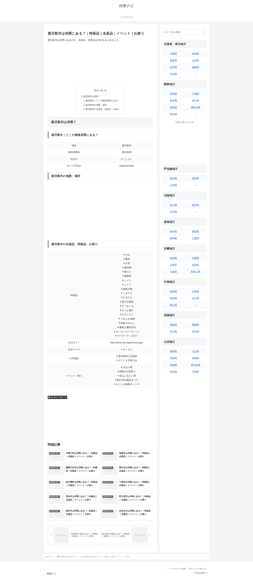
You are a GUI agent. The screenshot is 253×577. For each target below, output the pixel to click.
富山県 (173, 205)
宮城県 (173, 74)
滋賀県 (173, 258)
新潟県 (173, 178)
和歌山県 (195, 271)
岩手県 (173, 67)
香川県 (173, 331)
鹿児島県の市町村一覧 (58, 397)
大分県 (195, 351)
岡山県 (173, 305)
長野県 (195, 178)
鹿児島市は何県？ (91, 96)
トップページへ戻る (177, 569)
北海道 (173, 53)
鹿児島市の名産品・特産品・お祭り (102, 109)
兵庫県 (195, 258)
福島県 (195, 67)
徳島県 (173, 324)
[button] (204, 32)
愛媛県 (195, 324)
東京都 (195, 100)
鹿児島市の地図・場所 (96, 105)
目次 (96, 90)
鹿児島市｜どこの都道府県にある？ (102, 100)
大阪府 (173, 271)
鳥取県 (173, 291)
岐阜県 (173, 231)
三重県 (195, 238)
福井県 (195, 205)
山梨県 (173, 185)
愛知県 (195, 231)
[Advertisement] (100, 63)
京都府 (173, 265)
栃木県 (173, 100)
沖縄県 (195, 371)
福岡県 (173, 351)
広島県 (195, 291)
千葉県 (195, 93)
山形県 (195, 60)
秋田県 (195, 53)
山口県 (195, 298)
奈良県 (195, 265)
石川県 (173, 211)
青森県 (173, 60)
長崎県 (173, 365)
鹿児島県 (195, 365)
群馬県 (173, 107)
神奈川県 (195, 107)
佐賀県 (173, 358)
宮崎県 (195, 358)
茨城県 (173, 93)
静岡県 (173, 238)
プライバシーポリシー (197, 569)
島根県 (173, 298)
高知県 (195, 331)
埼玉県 (173, 114)
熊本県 (173, 371)
